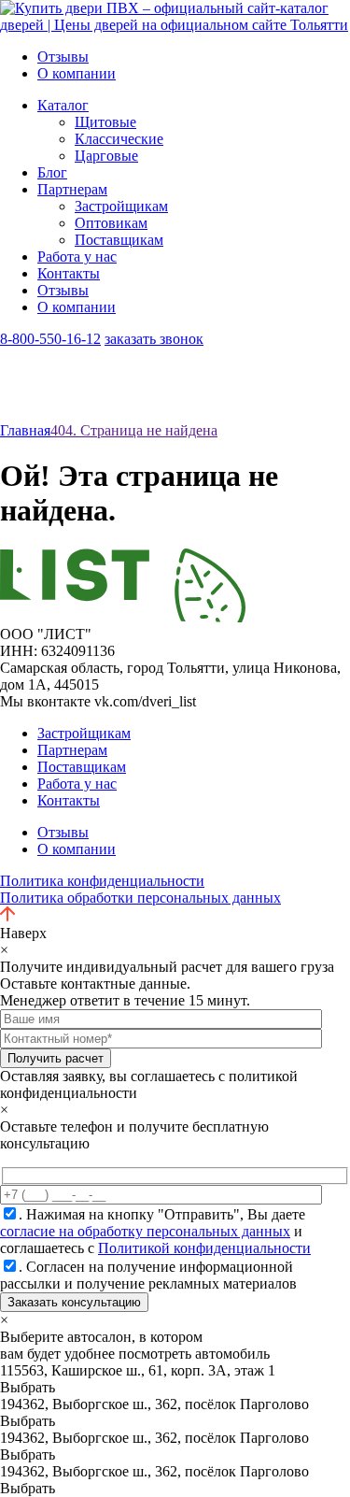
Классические (119, 139)
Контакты (68, 273)
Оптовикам (111, 223)
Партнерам (72, 189)
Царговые (106, 156)
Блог (52, 172)
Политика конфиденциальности (102, 881)
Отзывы (63, 56)
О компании (76, 73)
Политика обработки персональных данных (140, 897)
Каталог (63, 105)
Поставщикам (119, 240)
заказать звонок (154, 339)
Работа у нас (77, 256)
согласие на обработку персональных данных (145, 1231)
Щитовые (105, 122)
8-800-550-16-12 (50, 339)
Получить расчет (55, 1058)
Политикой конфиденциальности (204, 1248)
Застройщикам (121, 206)
